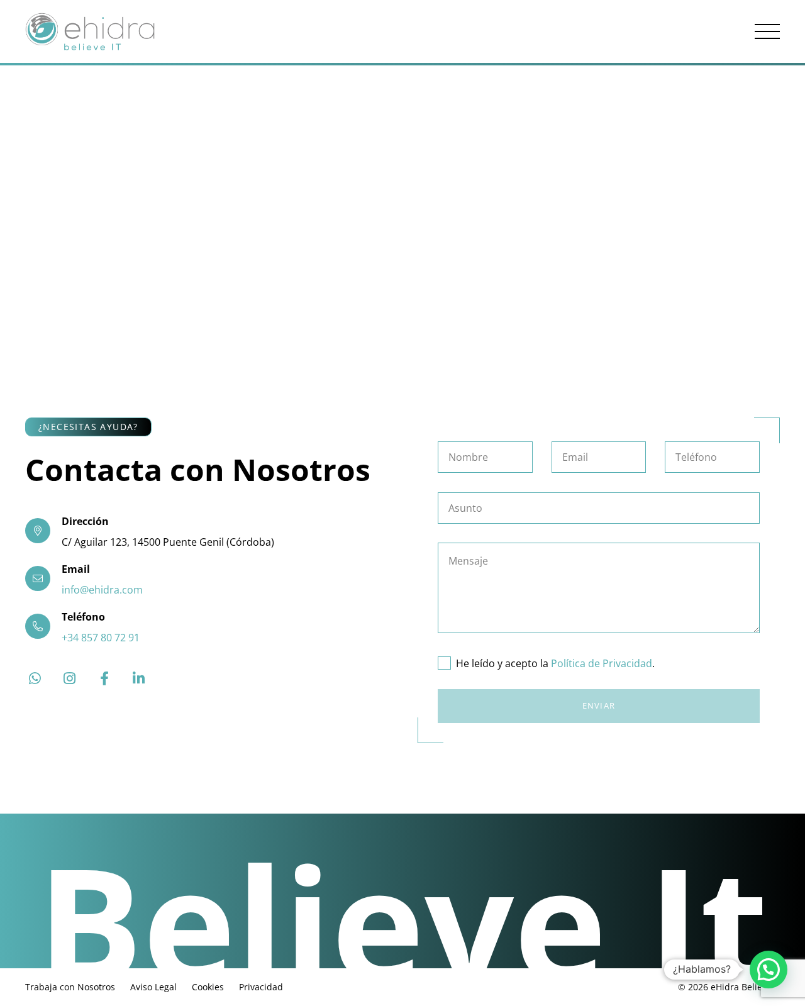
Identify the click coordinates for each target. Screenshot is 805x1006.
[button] (767, 31)
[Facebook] (104, 678)
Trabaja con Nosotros (70, 987)
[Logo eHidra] (90, 31)
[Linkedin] (138, 678)
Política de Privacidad (601, 663)
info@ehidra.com (102, 590)
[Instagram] (69, 678)
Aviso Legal (153, 987)
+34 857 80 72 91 (101, 637)
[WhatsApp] (35, 678)
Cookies (208, 987)
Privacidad (261, 987)
